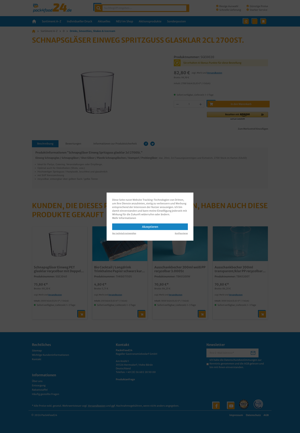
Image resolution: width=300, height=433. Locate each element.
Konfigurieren (181, 233)
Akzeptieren (150, 226)
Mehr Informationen (124, 218)
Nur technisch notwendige (124, 233)
